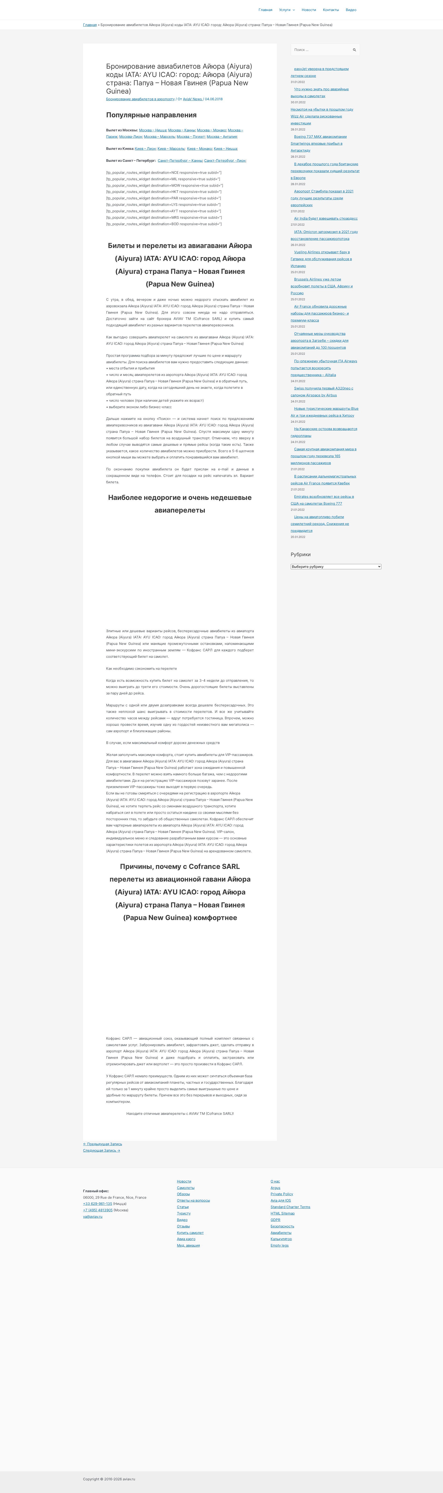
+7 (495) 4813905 (98, 1210)
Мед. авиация (188, 1245)
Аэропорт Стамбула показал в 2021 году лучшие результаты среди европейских (322, 198)
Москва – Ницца (152, 130)
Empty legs (280, 1245)
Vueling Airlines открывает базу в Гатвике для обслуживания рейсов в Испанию (321, 259)
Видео (351, 10)
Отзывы (183, 1226)
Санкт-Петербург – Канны (180, 160)
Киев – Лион (145, 148)
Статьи (183, 1207)
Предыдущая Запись (102, 1144)
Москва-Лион (130, 136)
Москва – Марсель (159, 136)
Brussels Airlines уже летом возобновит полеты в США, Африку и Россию (322, 286)
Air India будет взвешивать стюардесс (326, 218)
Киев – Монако (199, 148)
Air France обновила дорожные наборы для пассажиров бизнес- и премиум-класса (320, 313)
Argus (275, 1188)
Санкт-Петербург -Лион (224, 160)
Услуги (284, 10)
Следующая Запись (101, 1150)
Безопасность (282, 1226)
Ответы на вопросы (193, 1200)
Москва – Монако (211, 130)
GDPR (275, 1220)
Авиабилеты (281, 1232)
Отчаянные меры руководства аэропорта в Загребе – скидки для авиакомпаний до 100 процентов (319, 340)
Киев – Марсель (171, 148)
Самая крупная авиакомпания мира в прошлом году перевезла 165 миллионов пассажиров (323, 456)
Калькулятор (281, 1239)
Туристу (184, 1213)
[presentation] (292, 10)
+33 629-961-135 (97, 1203)
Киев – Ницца (225, 148)
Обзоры (183, 1194)
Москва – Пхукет (191, 136)
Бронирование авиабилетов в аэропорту (140, 99)
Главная (265, 10)
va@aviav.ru (92, 1216)
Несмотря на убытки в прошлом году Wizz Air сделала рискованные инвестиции (322, 116)
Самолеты (186, 1188)
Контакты (331, 10)
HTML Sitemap (283, 1213)
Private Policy (282, 1194)
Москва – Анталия (222, 136)
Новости (309, 10)
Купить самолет (190, 1232)
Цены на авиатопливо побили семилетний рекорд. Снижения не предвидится (320, 524)
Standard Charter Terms (290, 1207)
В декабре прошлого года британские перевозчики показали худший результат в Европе (325, 171)
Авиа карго (186, 1239)
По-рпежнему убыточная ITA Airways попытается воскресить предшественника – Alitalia (324, 368)
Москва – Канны (181, 130)
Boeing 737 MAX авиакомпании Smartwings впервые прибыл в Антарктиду (319, 143)
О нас (275, 1181)
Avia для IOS (281, 1200)
